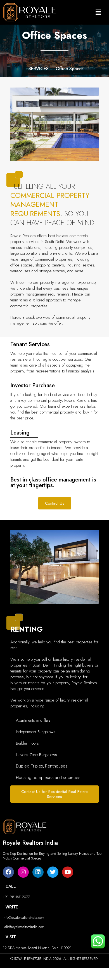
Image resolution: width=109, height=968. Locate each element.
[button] (98, 12)
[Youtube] (67, 872)
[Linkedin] (38, 872)
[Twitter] (52, 872)
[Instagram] (23, 872)
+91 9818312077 (16, 896)
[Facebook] (8, 872)
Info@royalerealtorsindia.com (23, 917)
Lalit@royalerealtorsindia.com (23, 926)
